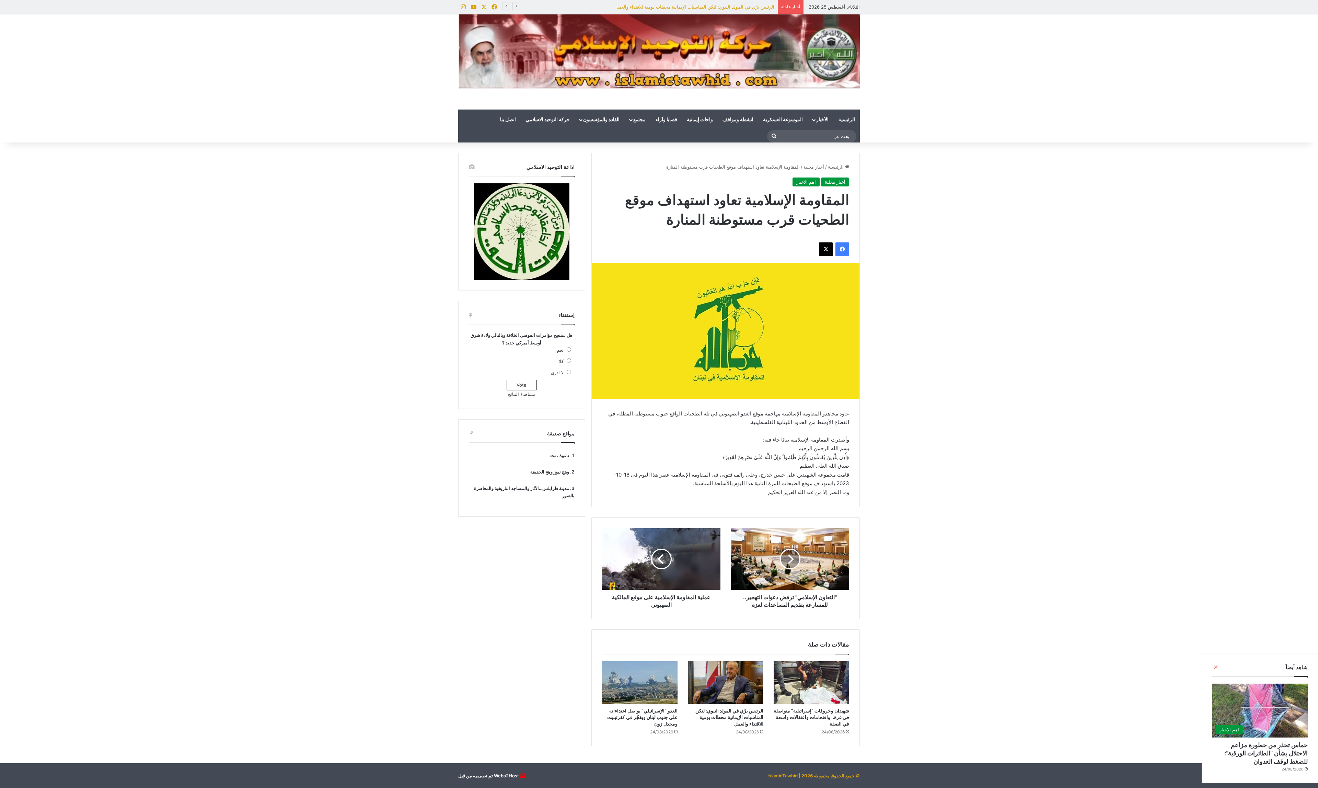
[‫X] (826, 249)
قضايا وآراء (666, 119)
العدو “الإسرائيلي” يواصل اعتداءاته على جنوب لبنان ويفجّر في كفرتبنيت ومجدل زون (642, 717)
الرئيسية (847, 119)
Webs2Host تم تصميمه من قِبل (488, 775)
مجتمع (639, 119)
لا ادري (557, 372)
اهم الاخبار (806, 182)
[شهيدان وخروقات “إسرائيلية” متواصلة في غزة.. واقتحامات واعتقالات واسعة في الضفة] (811, 682)
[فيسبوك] (842, 249)
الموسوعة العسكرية (783, 119)
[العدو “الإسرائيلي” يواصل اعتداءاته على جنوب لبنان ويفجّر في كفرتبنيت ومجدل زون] (640, 682)
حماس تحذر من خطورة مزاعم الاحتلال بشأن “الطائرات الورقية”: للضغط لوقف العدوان (1266, 753)
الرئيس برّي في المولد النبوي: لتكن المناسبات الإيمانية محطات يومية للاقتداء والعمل (694, 7)
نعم (560, 350)
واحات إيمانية (700, 119)
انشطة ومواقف (737, 119)
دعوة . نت (559, 455)
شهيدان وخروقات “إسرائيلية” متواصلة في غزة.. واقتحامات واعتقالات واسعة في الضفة (811, 717)
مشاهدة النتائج (521, 394)
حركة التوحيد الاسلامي (547, 119)
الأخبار (822, 119)
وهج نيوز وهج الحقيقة (549, 472)
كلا (561, 361)
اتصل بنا (508, 119)
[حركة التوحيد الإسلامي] (659, 51)
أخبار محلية (813, 167)
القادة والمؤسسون (601, 119)
